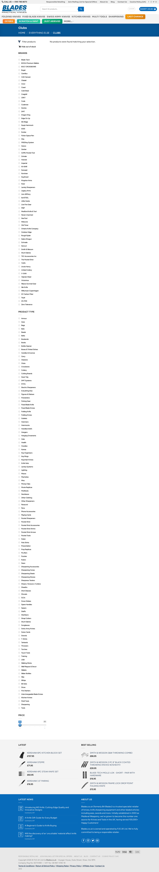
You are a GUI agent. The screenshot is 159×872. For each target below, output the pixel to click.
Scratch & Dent (28, 21)
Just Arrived (52, 21)
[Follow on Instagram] (151, 2)
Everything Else (39, 32)
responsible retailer (110, 832)
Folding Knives (11, 16)
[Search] (81, 9)
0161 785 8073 (21, 2)
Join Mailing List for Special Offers (82, 2)
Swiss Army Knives (58, 16)
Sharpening (116, 16)
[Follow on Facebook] (148, 2)
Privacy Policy (75, 866)
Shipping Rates (62, 866)
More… (68, 21)
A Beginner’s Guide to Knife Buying (40, 825)
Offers (9, 21)
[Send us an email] (156, 2)
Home (21, 32)
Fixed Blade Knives (33, 16)
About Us (104, 2)
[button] (131, 9)
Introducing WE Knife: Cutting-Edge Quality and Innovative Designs (47, 808)
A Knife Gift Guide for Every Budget (41, 817)
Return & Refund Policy (45, 866)
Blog (113, 2)
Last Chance (135, 16)
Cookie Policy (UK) (138, 2)
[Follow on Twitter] (153, 2)
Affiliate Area (88, 866)
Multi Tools (99, 16)
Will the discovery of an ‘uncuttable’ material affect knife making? (50, 834)
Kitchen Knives (81, 16)
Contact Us (122, 2)
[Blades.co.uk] (19, 9)
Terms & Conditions (26, 866)
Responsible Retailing (55, 2)
